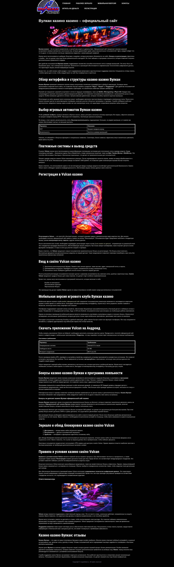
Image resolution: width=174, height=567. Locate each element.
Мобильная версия (107, 3)
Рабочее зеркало (84, 3)
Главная (66, 3)
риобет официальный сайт (71, 301)
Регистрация (90, 8)
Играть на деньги (70, 8)
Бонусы (125, 3)
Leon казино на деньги (102, 243)
